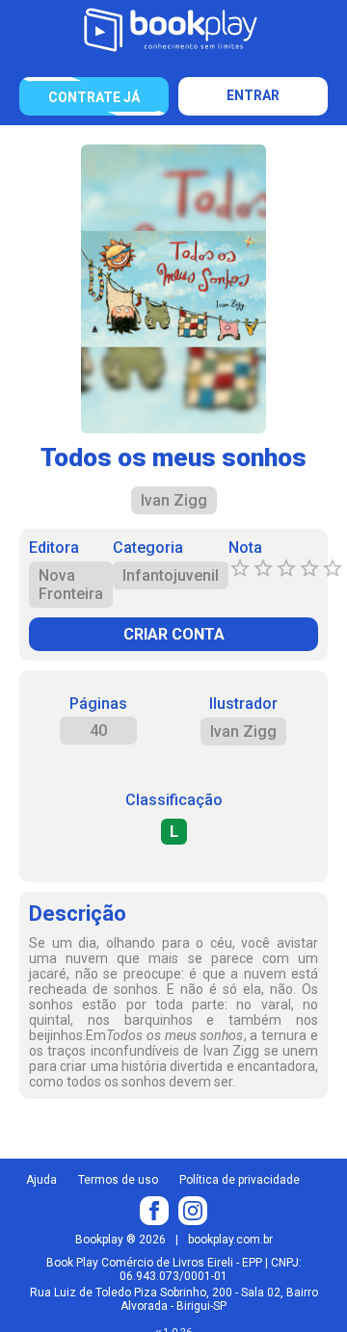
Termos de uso (118, 1180)
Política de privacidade (239, 1180)
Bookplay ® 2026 (120, 1239)
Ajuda (41, 1180)
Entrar (253, 95)
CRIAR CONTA (174, 634)
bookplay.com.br (230, 1239)
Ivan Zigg (243, 731)
